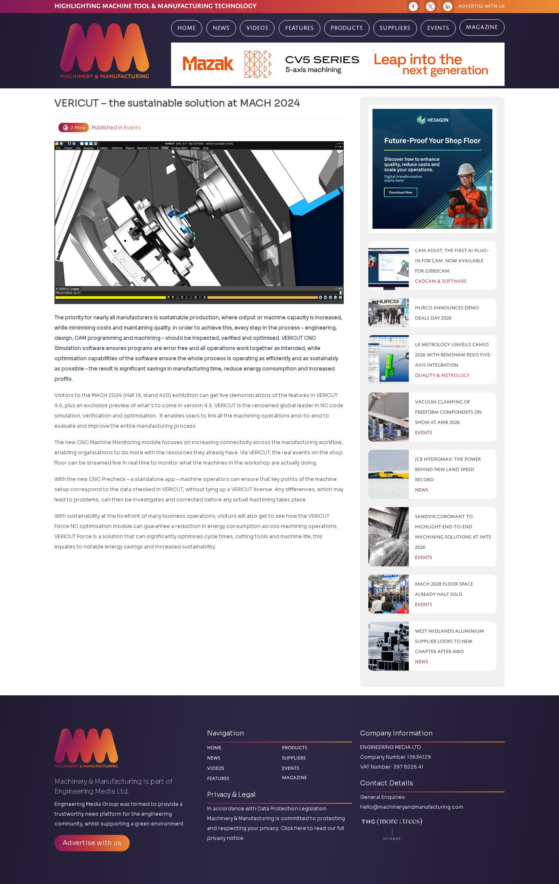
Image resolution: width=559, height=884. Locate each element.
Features (299, 28)
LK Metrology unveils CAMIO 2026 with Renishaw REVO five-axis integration (453, 355)
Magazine (482, 27)
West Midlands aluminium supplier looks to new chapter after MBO (449, 641)
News (221, 28)
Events (438, 28)
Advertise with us (481, 6)
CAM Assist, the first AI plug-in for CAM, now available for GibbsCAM (452, 260)
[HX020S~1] (432, 169)
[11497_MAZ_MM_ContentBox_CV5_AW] (338, 64)
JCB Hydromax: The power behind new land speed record (448, 469)
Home (187, 28)
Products (347, 28)
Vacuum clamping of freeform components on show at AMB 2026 (448, 412)
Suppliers (395, 28)
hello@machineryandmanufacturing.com (411, 807)
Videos (257, 28)
